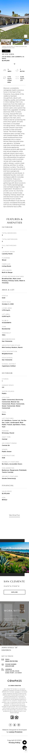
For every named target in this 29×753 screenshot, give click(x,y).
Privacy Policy (14, 742)
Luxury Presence (15, 732)
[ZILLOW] (14, 724)
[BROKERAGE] (18, 724)
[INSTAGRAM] (10, 724)
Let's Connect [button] (14, 635)
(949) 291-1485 (9, 666)
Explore (14, 592)
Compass (17, 691)
